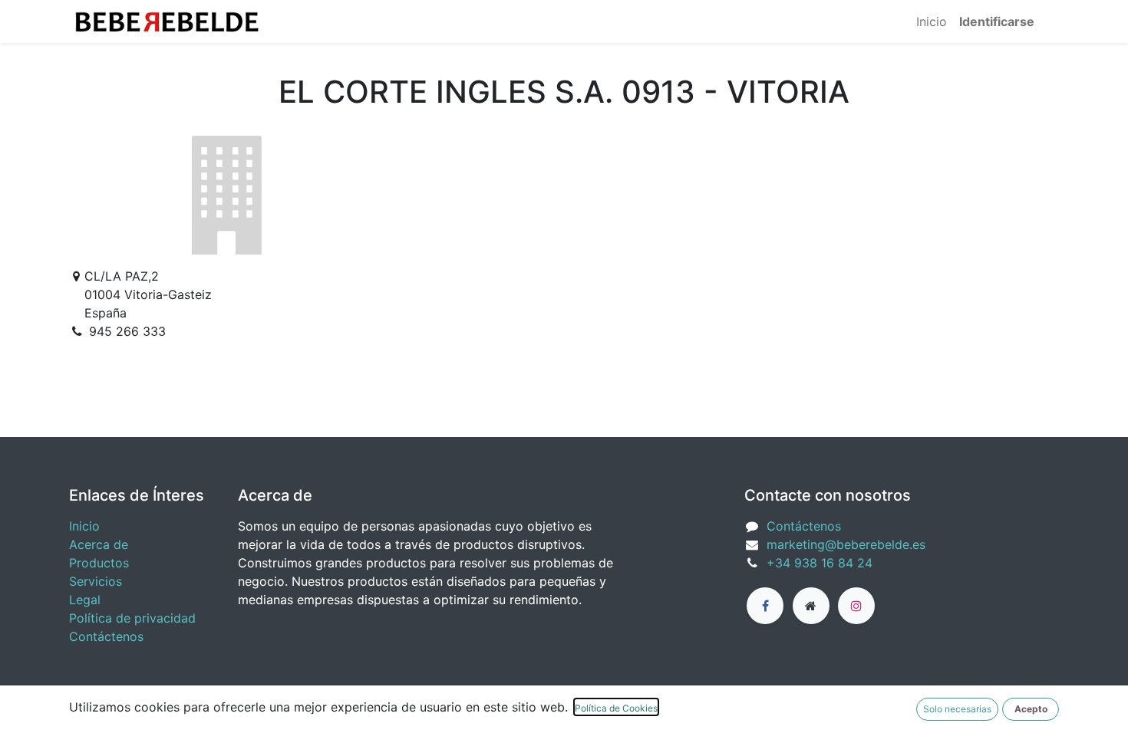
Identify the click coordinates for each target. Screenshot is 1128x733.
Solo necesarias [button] (957, 709)
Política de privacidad (132, 618)
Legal (85, 599)
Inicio (84, 526)
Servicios (95, 581)
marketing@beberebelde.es (846, 544)
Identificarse (996, 21)
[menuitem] (931, 21)
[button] (1030, 709)
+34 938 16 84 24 (819, 562)
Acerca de (98, 544)
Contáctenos (106, 636)
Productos (99, 562)
